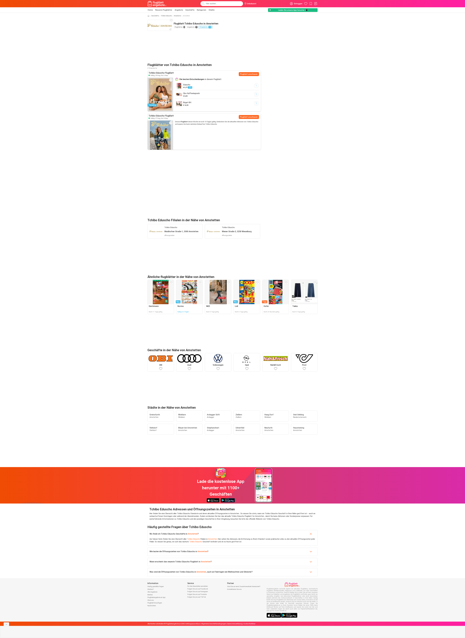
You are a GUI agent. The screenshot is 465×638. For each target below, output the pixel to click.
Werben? (150, 589)
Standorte (177, 16)
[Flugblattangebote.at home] (156, 4)
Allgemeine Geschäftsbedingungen (213, 624)
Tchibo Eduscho (166, 16)
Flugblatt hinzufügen (154, 603)
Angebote (179, 10)
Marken (150, 595)
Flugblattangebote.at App (156, 597)
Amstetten (193, 534)
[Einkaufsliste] (316, 4)
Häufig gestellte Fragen (155, 586)
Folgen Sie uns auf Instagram (197, 591)
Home (150, 10)
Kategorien (201, 10)
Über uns (150, 600)
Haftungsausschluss (193, 624)
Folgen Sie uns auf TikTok (196, 597)
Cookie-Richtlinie (249, 624)
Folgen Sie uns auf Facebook (197, 589)
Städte (211, 10)
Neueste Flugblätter (163, 10)
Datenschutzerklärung (234, 624)
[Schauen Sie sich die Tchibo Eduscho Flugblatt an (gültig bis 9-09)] (160, 135)
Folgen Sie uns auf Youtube (197, 594)
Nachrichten (151, 606)
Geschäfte (189, 10)
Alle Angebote (152, 592)
